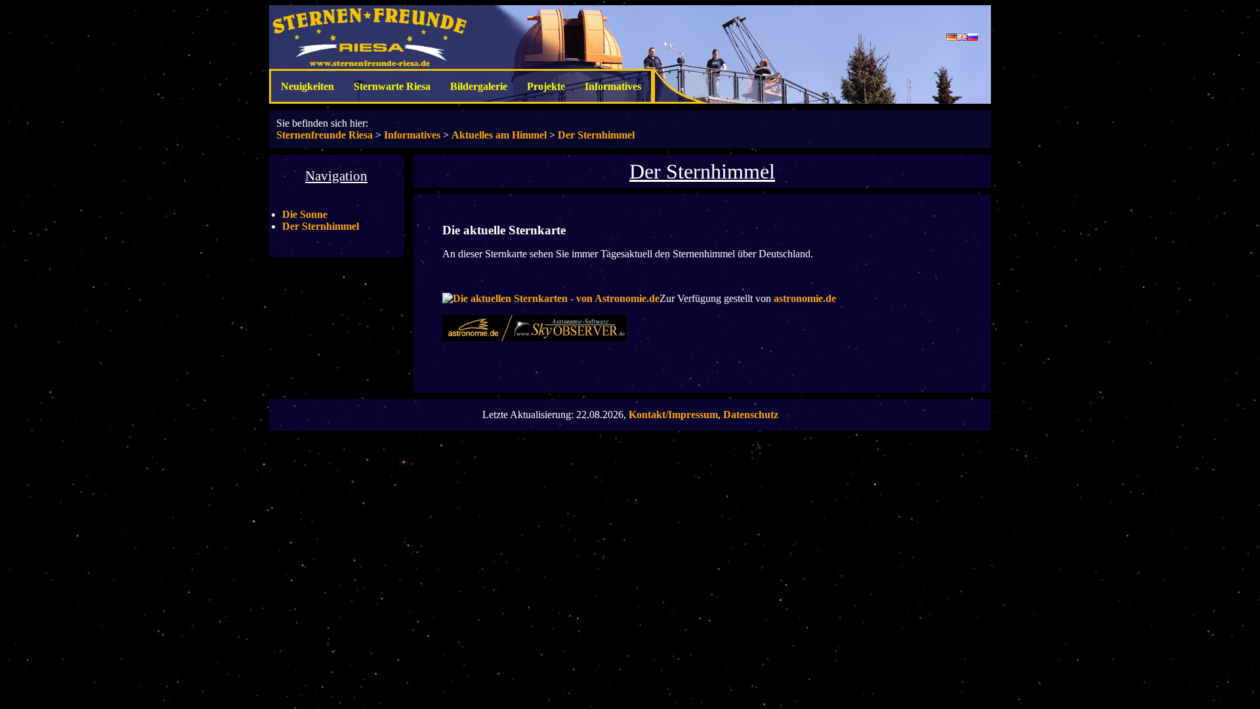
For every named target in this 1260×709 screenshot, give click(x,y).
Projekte (546, 86)
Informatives (613, 86)
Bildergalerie (478, 86)
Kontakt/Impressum (673, 414)
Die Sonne (304, 214)
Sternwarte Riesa (392, 86)
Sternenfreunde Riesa (324, 134)
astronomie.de (805, 298)
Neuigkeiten (307, 86)
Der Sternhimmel (596, 134)
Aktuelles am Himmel (499, 134)
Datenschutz (750, 414)
